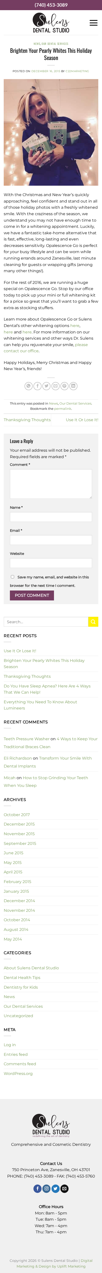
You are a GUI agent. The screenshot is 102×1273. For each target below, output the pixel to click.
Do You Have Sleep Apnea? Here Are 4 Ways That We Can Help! (47, 689)
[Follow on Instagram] (46, 1188)
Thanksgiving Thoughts (27, 419)
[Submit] (93, 621)
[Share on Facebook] (37, 386)
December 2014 (19, 900)
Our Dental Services (55, 44)
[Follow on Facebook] (37, 1188)
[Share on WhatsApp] (29, 386)
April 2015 (13, 872)
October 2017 (17, 814)
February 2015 (17, 881)
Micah (10, 777)
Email (16, 530)
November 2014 (19, 910)
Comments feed (20, 1064)
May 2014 (13, 939)
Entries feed (16, 1054)
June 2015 (13, 853)
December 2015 (19, 824)
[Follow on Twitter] (55, 1188)
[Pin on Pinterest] (64, 386)
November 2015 (19, 833)
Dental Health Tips (22, 977)
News (37, 44)
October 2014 (17, 920)
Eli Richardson (18, 758)
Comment (20, 464)
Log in (10, 1044)
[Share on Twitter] (46, 386)
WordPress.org (18, 1073)
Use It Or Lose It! (82, 419)
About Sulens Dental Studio (31, 968)
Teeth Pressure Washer (27, 739)
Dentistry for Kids (21, 987)
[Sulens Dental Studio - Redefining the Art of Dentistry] (51, 22)
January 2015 (16, 891)
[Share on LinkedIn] (73, 386)
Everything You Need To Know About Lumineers (40, 705)
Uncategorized (18, 1015)
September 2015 (20, 843)
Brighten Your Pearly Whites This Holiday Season (44, 663)
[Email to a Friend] (55, 386)
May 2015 (13, 862)
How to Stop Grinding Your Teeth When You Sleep (46, 781)
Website (17, 553)
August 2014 (16, 929)
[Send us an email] (64, 1188)
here (74, 325)
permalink (62, 409)
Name (16, 507)
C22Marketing (77, 71)
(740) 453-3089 (51, 5)
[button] (93, 22)
